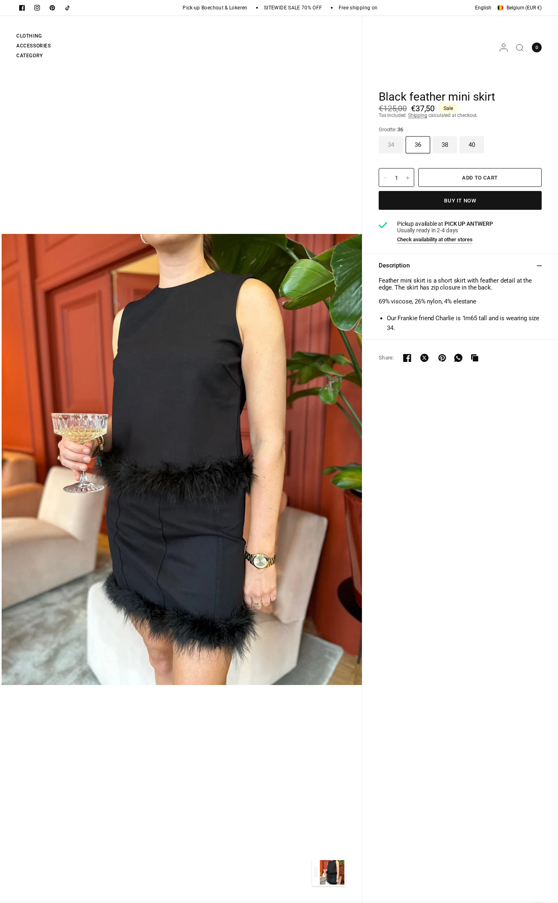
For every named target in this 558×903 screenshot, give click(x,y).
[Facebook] (22, 8)
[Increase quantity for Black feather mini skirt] (408, 177)
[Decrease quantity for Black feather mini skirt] (385, 177)
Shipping (417, 115)
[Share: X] (424, 358)
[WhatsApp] (458, 358)
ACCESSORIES (33, 46)
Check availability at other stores (435, 239)
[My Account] (504, 47)
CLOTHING (29, 36)
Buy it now (460, 201)
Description (394, 265)
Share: (386, 357)
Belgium (524, 8)
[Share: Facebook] (407, 358)
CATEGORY (29, 55)
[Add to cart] (480, 177)
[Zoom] (182, 459)
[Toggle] (316, 872)
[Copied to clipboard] (474, 358)
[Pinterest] (52, 8)
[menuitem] (33, 37)
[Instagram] (37, 8)
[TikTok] (67, 8)
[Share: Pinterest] (442, 358)
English (483, 8)
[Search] (520, 47)
